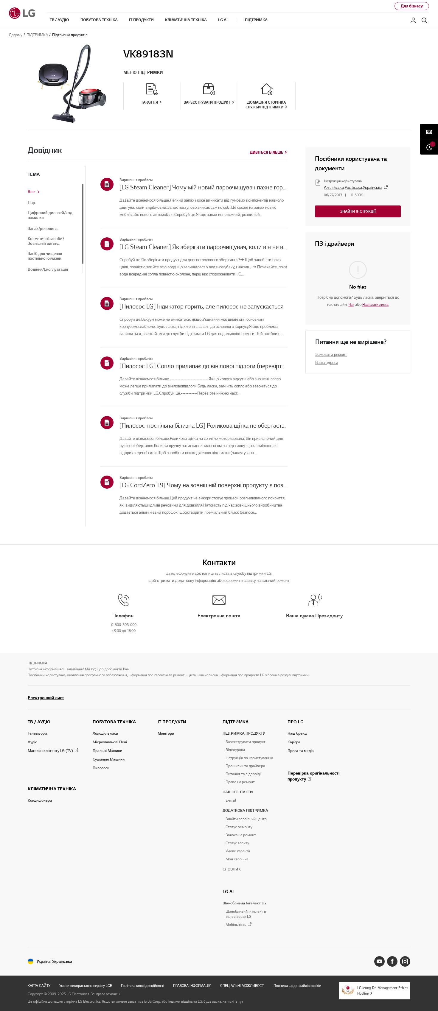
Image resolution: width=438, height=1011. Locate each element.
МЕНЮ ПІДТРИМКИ (143, 72)
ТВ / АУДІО (39, 722)
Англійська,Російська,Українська (353, 187)
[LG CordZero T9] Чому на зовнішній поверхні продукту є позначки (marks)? (203, 485)
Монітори (166, 733)
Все (31, 191)
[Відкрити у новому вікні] (379, 961)
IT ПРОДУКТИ (172, 722)
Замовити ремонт (331, 354)
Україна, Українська (54, 961)
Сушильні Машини (109, 759)
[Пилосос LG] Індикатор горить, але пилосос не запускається (201, 306)
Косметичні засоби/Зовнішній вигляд (46, 241)
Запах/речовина (43, 228)
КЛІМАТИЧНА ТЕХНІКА (52, 789)
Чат (351, 304)
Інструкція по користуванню (249, 758)
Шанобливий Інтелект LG (244, 903)
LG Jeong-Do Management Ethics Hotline (382, 990)
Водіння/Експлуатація (48, 269)
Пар (31, 202)
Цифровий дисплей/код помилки (50, 215)
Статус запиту (237, 843)
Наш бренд (297, 733)
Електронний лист (46, 698)
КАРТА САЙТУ (39, 985)
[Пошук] (424, 20)
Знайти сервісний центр (246, 819)
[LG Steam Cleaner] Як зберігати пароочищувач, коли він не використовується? (203, 247)
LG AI (228, 892)
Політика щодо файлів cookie (297, 985)
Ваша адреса (326, 362)
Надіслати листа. (375, 304)
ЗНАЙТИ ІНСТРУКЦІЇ (358, 211)
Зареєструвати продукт (245, 741)
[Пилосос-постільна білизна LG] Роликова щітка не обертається (203, 425)
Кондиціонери (40, 800)
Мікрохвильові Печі (110, 742)
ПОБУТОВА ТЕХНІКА (114, 722)
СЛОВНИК (232, 869)
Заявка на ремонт (241, 835)
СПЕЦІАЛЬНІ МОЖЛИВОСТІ (242, 985)
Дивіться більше (266, 152)
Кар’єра (294, 742)
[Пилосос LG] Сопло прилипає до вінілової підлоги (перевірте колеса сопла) (203, 366)
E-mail (231, 800)
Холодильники (105, 733)
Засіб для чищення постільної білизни (45, 256)
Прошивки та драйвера (245, 766)
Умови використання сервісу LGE (85, 985)
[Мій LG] (413, 20)
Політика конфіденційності (142, 985)
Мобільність (236, 924)
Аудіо (32, 742)
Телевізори (37, 733)
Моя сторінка (237, 859)
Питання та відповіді (243, 774)
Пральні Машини (107, 750)
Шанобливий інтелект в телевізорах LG (246, 914)
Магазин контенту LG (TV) (50, 750)
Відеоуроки (235, 750)
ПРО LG (296, 722)
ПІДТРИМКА (235, 722)
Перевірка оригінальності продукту (314, 776)
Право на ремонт (240, 782)
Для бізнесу (412, 6)
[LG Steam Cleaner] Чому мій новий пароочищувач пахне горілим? (203, 187)
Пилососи (101, 768)
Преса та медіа (301, 750)
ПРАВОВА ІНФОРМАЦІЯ (192, 985)
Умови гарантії (238, 851)
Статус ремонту (239, 827)
